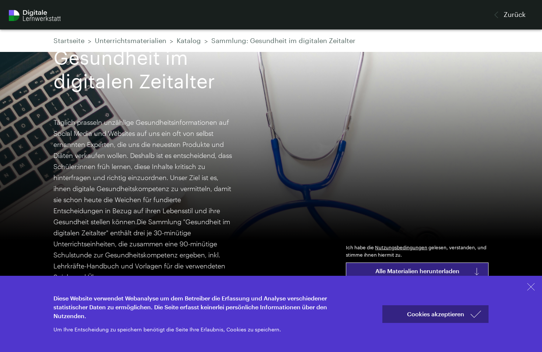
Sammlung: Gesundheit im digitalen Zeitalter (283, 41)
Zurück (514, 14)
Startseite (68, 41)
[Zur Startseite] (34, 15)
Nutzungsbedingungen (401, 247)
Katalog (189, 41)
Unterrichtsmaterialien (130, 41)
